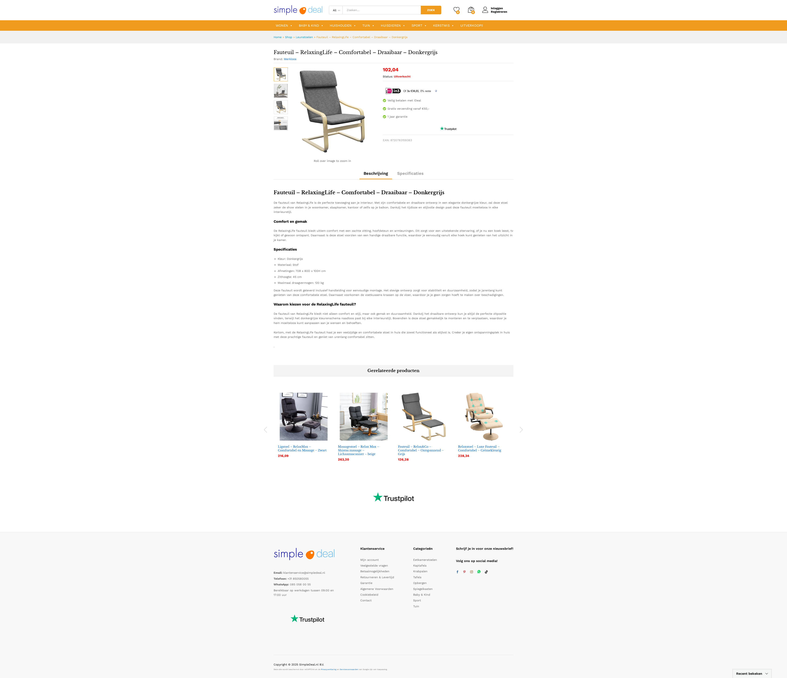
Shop (288, 37)
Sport (417, 25)
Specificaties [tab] (410, 173)
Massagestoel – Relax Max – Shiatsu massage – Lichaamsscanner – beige (358, 450)
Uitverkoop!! (471, 25)
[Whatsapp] (479, 572)
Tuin (366, 25)
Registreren (499, 11)
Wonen (282, 25)
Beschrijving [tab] (376, 173)
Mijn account (369, 559)
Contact (366, 600)
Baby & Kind (309, 25)
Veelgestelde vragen (374, 565)
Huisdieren (391, 25)
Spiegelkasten (423, 589)
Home (278, 37)
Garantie (366, 583)
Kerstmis (441, 25)
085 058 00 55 (300, 584)
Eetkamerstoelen (425, 559)
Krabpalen (420, 571)
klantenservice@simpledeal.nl (304, 572)
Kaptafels (419, 565)
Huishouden (341, 25)
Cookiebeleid (369, 594)
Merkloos (290, 59)
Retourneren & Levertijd (377, 577)
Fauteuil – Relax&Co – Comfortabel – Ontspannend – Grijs (421, 450)
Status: (388, 76)
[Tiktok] (486, 572)
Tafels (417, 577)
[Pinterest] (464, 572)
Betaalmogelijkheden (374, 571)
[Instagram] (471, 572)
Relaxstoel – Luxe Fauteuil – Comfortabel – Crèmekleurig (479, 448)
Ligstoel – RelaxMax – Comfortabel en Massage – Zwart (302, 448)
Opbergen (420, 583)
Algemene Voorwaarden (376, 589)
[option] (281, 74)
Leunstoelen (304, 37)
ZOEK (431, 10)
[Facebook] (457, 572)
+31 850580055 (298, 578)
